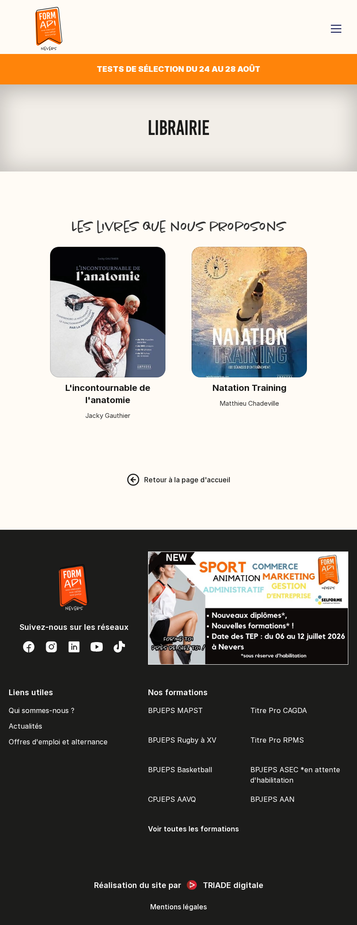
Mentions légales (178, 906)
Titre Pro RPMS (277, 740)
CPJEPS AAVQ (172, 799)
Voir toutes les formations (193, 828)
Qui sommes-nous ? (41, 710)
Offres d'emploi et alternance (58, 741)
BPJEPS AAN (272, 799)
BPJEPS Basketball (180, 769)
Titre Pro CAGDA (278, 710)
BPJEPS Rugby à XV (182, 740)
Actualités (25, 726)
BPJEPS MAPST (175, 710)
